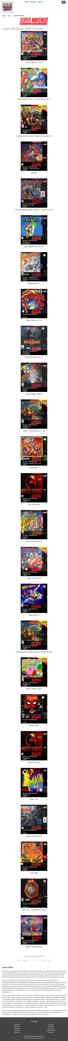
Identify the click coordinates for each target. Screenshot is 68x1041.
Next (44, 960)
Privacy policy (34, 1038)
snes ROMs (17, 1026)
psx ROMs (50, 1028)
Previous (24, 960)
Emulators (33, 2)
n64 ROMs (17, 1030)
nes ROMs (51, 1026)
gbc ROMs (51, 1024)
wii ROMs (50, 1032)
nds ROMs (17, 1028)
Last (49, 960)
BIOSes (40, 2)
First (19, 960)
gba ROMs (17, 1024)
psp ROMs (17, 1032)
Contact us (41, 1038)
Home (3, 16)
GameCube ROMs (51, 1030)
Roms (9, 16)
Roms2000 (30, 1036)
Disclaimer (27, 1038)
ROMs (26, 2)
